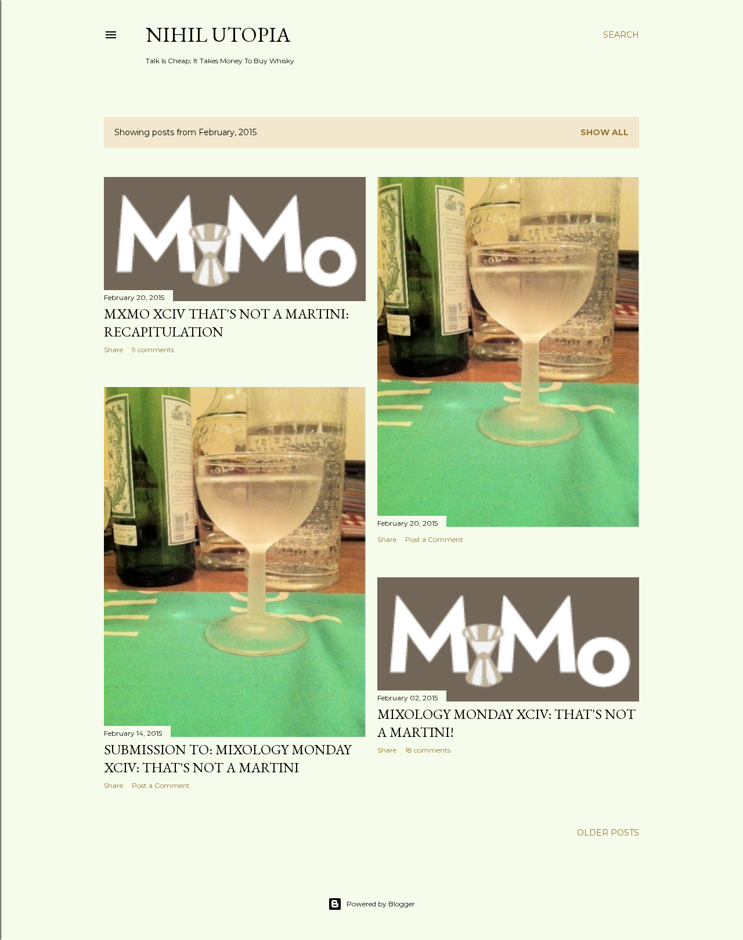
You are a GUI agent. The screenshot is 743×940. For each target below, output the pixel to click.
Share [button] (113, 349)
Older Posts (608, 832)
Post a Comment (434, 539)
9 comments (153, 349)
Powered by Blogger (381, 903)
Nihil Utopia (218, 34)
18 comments (427, 750)
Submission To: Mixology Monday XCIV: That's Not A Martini (227, 758)
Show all (604, 132)
